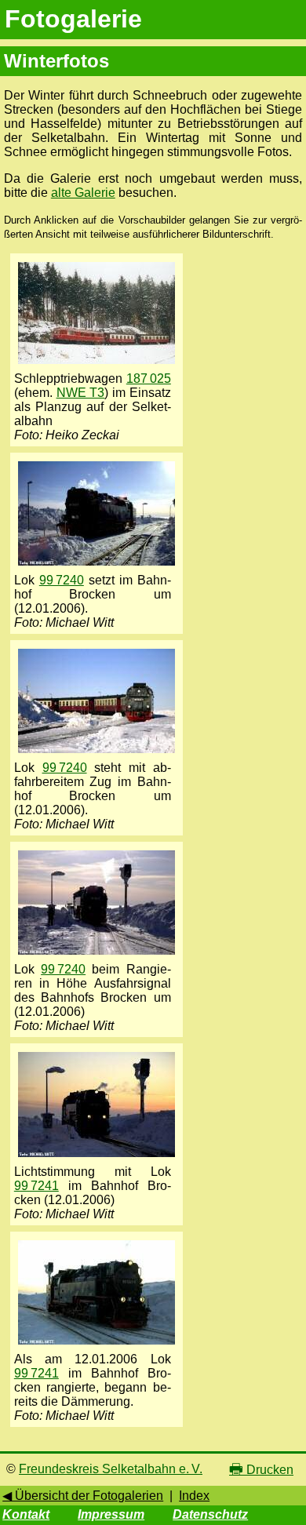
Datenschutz (210, 1514)
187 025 (148, 378)
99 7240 (61, 580)
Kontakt (25, 1514)
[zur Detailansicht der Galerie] (96, 364)
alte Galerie (83, 192)
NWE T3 (80, 392)
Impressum (111, 1514)
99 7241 (36, 1185)
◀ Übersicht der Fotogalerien (82, 1495)
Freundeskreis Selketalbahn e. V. (110, 1469)
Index (194, 1495)
